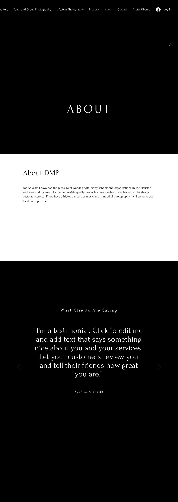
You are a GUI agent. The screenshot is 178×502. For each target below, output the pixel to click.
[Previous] (18, 367)
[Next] (159, 367)
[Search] (170, 45)
